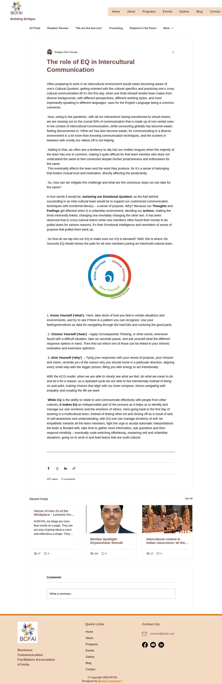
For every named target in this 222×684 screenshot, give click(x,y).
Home (89, 631)
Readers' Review (57, 28)
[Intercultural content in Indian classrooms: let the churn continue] (167, 519)
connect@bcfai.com (162, 633)
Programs (92, 644)
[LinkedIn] (161, 645)
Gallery (90, 656)
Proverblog (116, 28)
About (89, 638)
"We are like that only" (88, 28)
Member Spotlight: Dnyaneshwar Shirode (106, 541)
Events (90, 650)
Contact (90, 669)
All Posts (34, 28)
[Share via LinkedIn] (65, 468)
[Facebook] (145, 645)
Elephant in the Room (143, 28)
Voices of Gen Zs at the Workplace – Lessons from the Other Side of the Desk (54, 513)
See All (189, 498)
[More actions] (173, 52)
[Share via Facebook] (48, 468)
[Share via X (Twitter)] (57, 468)
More (166, 28)
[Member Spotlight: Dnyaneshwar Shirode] (111, 519)
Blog (88, 663)
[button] (149, 11)
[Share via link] (74, 468)
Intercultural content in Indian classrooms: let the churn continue (165, 541)
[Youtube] (153, 645)
